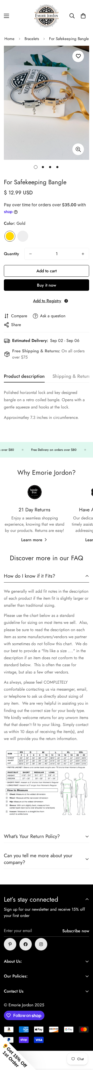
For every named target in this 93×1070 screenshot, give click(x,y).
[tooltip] (66, 301)
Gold (10, 236)
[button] (83, 16)
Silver (23, 236)
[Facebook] (25, 944)
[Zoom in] (78, 149)
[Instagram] (41, 944)
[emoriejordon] (46, 16)
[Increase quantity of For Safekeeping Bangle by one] (83, 254)
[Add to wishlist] (78, 56)
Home (9, 39)
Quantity (11, 254)
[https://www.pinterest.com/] (10, 944)
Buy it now (46, 285)
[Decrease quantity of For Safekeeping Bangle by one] (30, 254)
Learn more (31, 540)
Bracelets (32, 39)
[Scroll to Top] (84, 1042)
